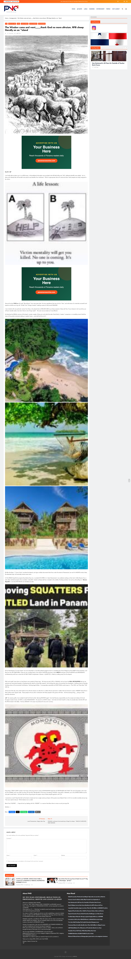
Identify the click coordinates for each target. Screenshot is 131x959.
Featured (100, 59)
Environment (100, 9)
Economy (94, 59)
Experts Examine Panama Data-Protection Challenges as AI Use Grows (85, 913)
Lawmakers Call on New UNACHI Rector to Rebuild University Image (85, 919)
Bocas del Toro (12, 23)
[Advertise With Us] (46, 152)
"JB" (6, 23)
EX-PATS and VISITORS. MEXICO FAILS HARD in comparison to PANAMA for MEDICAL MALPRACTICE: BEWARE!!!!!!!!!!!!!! (30, 880)
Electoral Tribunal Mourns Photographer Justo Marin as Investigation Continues (88, 936)
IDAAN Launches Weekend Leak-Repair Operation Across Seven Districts (86, 896)
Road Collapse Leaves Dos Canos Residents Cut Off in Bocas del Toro (73, 1)
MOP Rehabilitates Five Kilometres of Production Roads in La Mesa (85, 928)
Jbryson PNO (20, 884)
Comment (9, 838)
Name (8, 855)
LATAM (85, 9)
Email (38, 812)
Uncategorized (42, 23)
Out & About (116, 9)
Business (91, 9)
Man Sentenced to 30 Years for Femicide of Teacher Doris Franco (84, 902)
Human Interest (24, 23)
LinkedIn (32, 812)
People (108, 9)
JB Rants (79, 9)
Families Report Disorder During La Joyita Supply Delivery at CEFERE (85, 916)
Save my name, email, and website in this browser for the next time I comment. (25, 861)
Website (63, 855)
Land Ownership (33, 23)
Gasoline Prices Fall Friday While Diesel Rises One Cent (82, 930)
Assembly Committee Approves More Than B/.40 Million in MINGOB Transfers (88, 908)
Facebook (12, 812)
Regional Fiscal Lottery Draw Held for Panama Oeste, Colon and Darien (86, 911)
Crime (18, 23)
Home (73, 9)
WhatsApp (24, 812)
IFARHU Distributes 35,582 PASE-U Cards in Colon (81, 933)
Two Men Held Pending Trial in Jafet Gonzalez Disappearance (83, 922)
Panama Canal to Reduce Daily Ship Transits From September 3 (84, 899)
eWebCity (75, 956)
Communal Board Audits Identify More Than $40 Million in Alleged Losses (86, 925)
